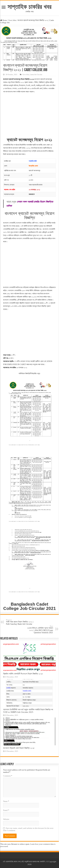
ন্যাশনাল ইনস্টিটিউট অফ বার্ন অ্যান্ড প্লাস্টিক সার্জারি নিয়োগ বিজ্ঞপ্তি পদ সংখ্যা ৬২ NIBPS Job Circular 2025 (28, 710)
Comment (7, 776)
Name (6, 801)
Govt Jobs (12, 20)
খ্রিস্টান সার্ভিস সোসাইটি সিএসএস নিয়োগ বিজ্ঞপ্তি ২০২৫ (23, 673)
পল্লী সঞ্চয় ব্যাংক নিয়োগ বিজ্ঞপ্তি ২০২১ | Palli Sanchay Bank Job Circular (19, 622)
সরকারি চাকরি (33, 161)
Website (6, 819)
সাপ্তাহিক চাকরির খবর (29, 6)
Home (4, 20)
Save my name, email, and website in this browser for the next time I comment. (28, 829)
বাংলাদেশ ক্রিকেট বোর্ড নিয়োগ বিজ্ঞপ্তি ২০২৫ (19, 748)
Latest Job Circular (36, 74)
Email (6, 810)
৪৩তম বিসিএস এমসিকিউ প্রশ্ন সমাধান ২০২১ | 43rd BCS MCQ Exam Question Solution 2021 (40, 629)
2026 (29, 864)
